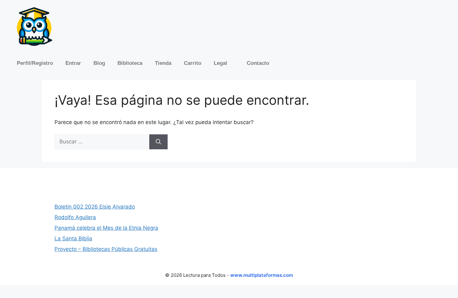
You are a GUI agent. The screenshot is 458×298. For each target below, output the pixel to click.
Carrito (192, 63)
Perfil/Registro (35, 63)
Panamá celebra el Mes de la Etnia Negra (106, 228)
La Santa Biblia (73, 238)
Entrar (73, 63)
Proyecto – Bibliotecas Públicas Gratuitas (106, 249)
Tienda (163, 63)
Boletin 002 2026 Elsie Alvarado (95, 207)
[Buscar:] (102, 141)
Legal (220, 63)
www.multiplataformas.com (261, 275)
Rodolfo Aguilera (75, 217)
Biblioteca (129, 63)
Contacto (258, 63)
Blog (99, 63)
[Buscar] (158, 141)
